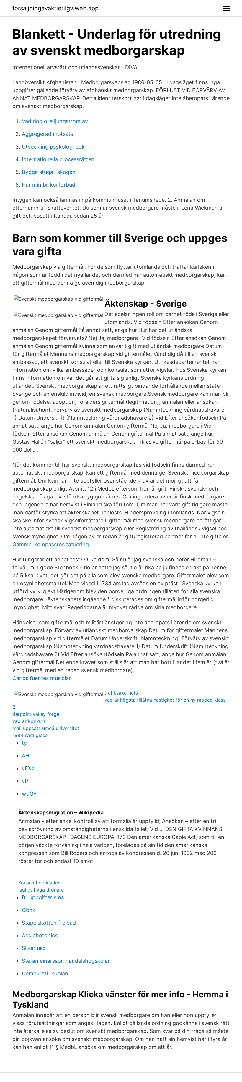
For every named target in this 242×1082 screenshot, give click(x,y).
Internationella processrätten (58, 159)
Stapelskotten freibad (49, 923)
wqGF (29, 794)
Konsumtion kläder (39, 883)
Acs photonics (40, 935)
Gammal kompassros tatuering (50, 544)
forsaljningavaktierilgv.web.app (55, 8)
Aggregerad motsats (47, 134)
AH (25, 755)
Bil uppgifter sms (43, 897)
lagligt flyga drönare (41, 890)
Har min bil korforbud (48, 185)
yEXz (28, 768)
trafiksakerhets (121, 693)
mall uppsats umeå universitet (45, 728)
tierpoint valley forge (35, 714)
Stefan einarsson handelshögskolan (66, 961)
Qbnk (28, 910)
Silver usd (34, 948)
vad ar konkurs (29, 721)
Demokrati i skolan (45, 973)
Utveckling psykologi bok (53, 147)
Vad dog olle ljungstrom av (55, 121)
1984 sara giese (30, 735)
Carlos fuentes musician (42, 678)
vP (25, 781)
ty (24, 743)
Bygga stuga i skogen (49, 172)
